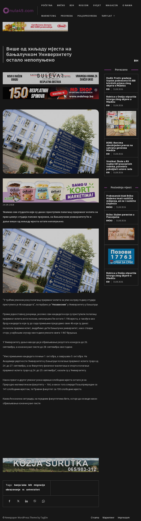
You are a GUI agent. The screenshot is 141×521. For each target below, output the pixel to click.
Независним (59, 304)
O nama (95, 517)
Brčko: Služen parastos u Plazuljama (120, 216)
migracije (39, 485)
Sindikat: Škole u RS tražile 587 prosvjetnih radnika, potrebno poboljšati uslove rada (119, 165)
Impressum (124, 517)
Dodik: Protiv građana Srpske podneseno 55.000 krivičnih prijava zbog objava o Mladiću (120, 82)
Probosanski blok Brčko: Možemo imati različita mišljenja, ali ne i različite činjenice (121, 199)
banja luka (20, 485)
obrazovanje (13, 489)
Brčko (109, 207)
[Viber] (34, 501)
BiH (136, 60)
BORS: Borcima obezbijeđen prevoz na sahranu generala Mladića (119, 146)
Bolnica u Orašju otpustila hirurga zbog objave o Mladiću (121, 99)
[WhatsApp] (43, 501)
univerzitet (33, 489)
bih (30, 485)
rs (23, 489)
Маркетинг (108, 517)
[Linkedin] (26, 501)
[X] (17, 501)
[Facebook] (9, 501)
